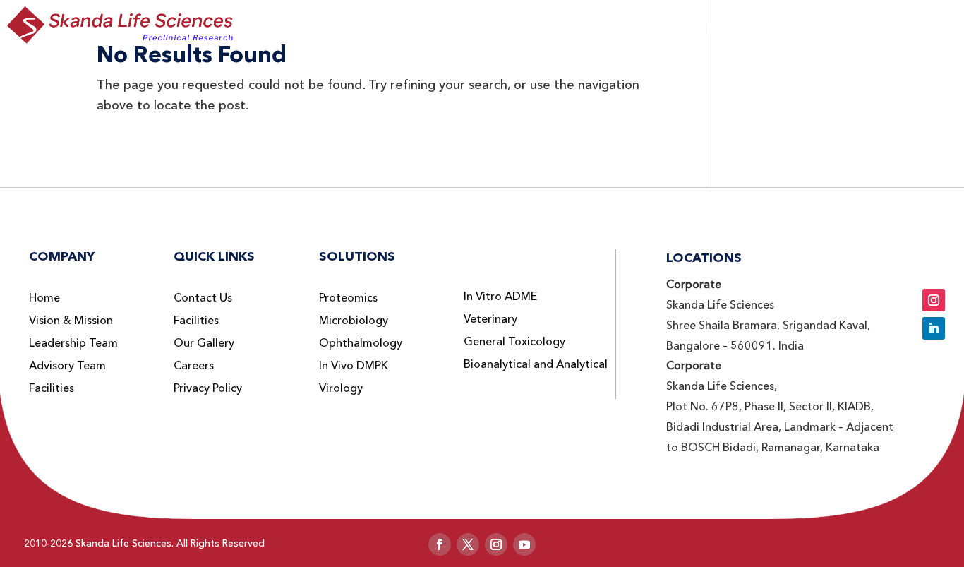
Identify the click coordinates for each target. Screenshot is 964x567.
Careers (194, 365)
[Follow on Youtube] (524, 544)
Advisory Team (67, 365)
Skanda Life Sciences (123, 543)
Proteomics (348, 298)
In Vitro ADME (500, 296)
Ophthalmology (360, 343)
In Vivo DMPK (353, 365)
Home (44, 298)
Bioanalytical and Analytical (536, 364)
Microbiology (353, 320)
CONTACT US (892, 25)
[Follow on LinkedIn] (933, 328)
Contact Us (203, 298)
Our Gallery (204, 343)
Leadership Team (73, 343)
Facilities (51, 388)
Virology (341, 388)
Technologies (705, 27)
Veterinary (490, 319)
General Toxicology (514, 341)
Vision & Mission (71, 320)
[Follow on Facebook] (439, 544)
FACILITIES (799, 27)
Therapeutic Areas (583, 27)
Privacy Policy (208, 388)
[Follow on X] (468, 544)
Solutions (472, 27)
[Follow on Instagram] (933, 300)
